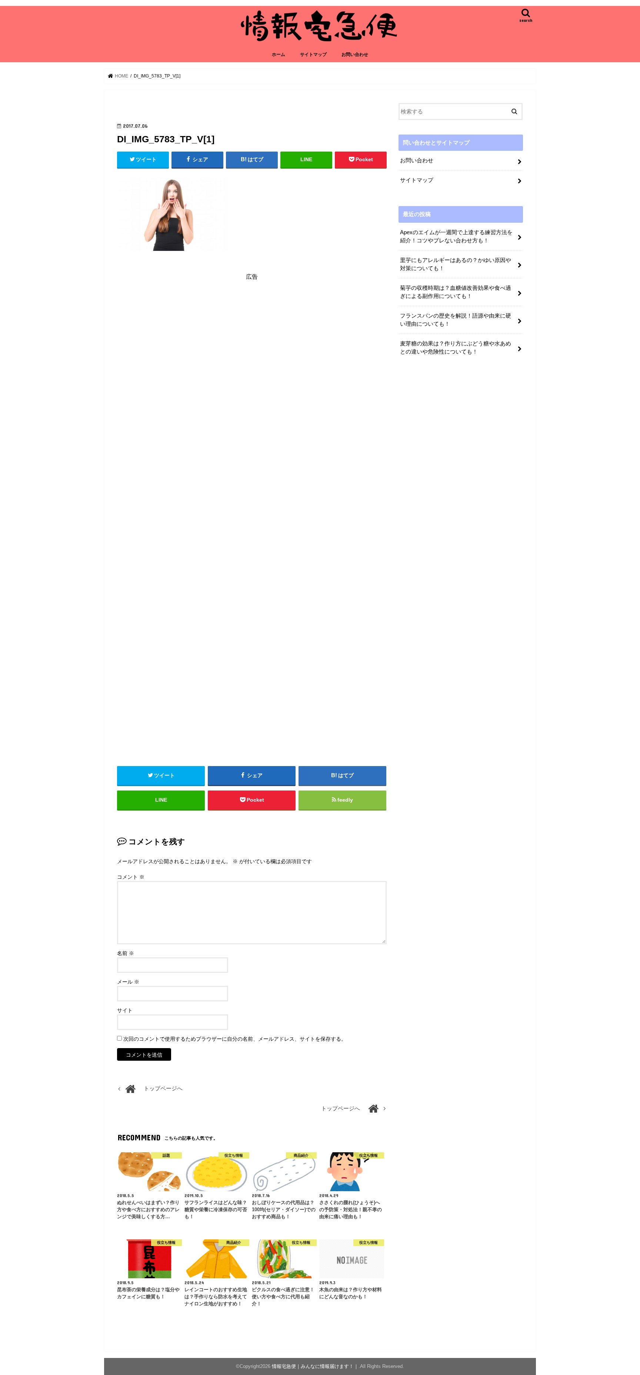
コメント (130, 877)
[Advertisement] (252, 354)
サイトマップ (313, 54)
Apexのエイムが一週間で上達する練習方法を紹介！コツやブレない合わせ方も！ (456, 236)
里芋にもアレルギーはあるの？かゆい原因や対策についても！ (455, 264)
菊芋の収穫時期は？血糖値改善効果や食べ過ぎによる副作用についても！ (455, 292)
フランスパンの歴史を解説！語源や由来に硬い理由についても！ (455, 320)
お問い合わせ (354, 54)
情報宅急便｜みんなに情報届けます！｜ (315, 1366)
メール (128, 982)
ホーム (278, 54)
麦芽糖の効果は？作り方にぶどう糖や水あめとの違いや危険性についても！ (455, 348)
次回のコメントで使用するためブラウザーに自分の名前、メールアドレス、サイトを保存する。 (234, 1039)
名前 (125, 953)
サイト (125, 1010)
